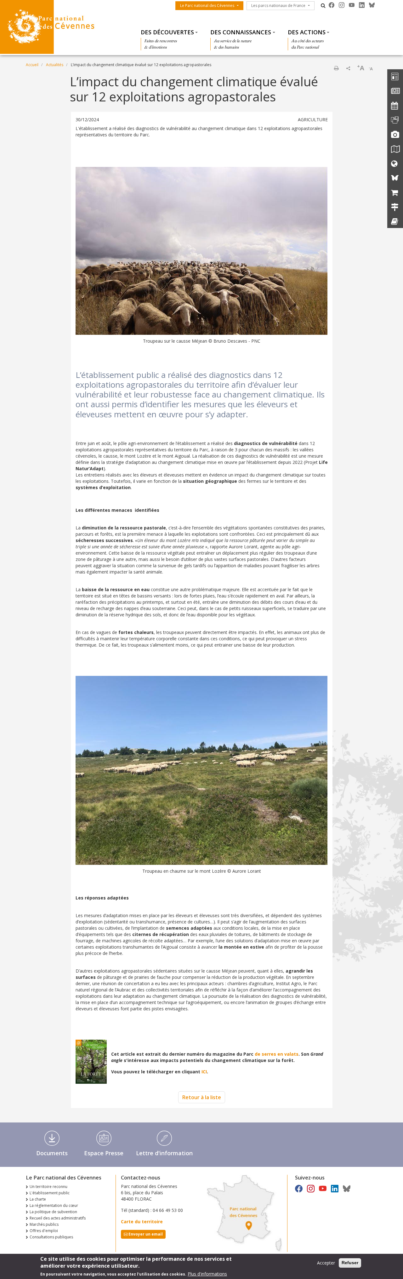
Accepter (326, 1263)
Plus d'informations (207, 1274)
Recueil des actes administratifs (58, 1218)
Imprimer (336, 68)
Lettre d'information (164, 1153)
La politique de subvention (53, 1211)
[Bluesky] (372, 5)
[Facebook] (331, 5)
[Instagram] (341, 5)
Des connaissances (240, 32)
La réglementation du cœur (54, 1205)
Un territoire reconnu (48, 1186)
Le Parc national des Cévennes (207, 5)
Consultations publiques (51, 1237)
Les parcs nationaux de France (278, 5)
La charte (38, 1199)
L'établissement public (50, 1193)
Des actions (307, 32)
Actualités (54, 64)
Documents (52, 1153)
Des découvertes (167, 32)
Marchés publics (44, 1224)
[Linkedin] (362, 5)
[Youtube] (352, 5)
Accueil (32, 64)
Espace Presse (103, 1153)
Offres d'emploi (44, 1230)
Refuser (350, 1262)
